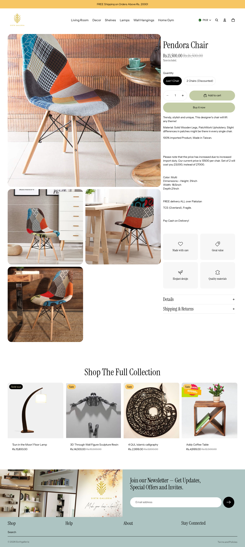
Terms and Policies (227, 542)
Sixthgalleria (22, 541)
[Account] (224, 20)
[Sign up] (228, 502)
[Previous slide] (71, 410)
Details (168, 299)
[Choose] (115, 432)
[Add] (173, 432)
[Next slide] (115, 410)
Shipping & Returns (178, 309)
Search (12, 532)
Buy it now (199, 107)
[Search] (216, 20)
